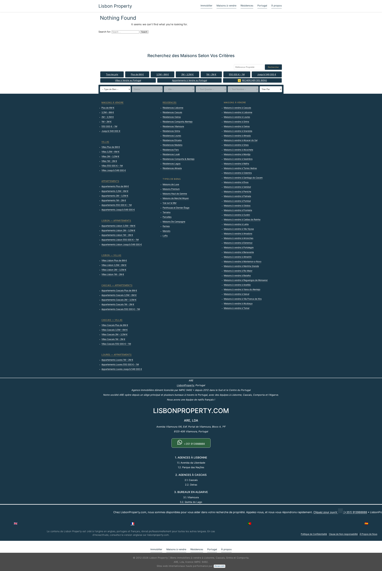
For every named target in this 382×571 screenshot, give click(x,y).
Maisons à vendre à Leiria (236, 224)
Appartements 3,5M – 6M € (114, 191)
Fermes (166, 226)
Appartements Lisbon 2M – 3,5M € (118, 230)
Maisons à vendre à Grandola (238, 131)
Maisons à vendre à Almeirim (238, 257)
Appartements (110, 181)
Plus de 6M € (137, 74)
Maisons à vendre (226, 5)
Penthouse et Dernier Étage (176, 207)
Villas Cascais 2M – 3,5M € (114, 334)
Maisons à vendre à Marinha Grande (241, 266)
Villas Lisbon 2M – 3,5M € (113, 269)
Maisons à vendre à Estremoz (238, 242)
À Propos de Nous (368, 534)
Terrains (166, 212)
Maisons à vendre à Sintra (236, 121)
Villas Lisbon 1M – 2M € (112, 274)
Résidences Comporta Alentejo (177, 121)
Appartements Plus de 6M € (115, 186)
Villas (105, 141)
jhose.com (220, 566)
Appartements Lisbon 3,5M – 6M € (118, 225)
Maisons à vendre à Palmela (237, 196)
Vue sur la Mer (170, 203)
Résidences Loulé (171, 154)
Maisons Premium (171, 189)
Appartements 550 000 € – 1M (116, 205)
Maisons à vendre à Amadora (238, 233)
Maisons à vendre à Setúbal (237, 187)
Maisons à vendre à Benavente (239, 252)
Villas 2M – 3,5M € (110, 156)
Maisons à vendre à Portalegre (239, 247)
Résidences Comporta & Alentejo (178, 159)
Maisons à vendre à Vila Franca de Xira (243, 299)
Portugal (262, 5)
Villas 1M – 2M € (109, 161)
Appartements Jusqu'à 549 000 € (118, 209)
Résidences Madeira (172, 145)
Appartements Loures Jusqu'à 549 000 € (121, 369)
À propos (276, 5)
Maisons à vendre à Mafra (236, 163)
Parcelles (167, 217)
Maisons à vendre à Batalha (237, 275)
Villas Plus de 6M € (110, 147)
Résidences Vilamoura (173, 126)
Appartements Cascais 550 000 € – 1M (120, 309)
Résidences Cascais (172, 112)
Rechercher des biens (254, 80)
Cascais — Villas (112, 320)
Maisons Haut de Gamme (175, 193)
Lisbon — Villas (111, 255)
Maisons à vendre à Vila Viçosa (239, 229)
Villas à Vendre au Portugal (128, 80)
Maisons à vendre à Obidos (237, 205)
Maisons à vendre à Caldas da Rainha (242, 219)
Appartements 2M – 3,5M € (114, 195)
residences (170, 102)
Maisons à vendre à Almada (237, 135)
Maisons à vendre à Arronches (238, 238)
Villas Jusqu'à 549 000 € (113, 170)
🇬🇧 (15, 523)
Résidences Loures (172, 135)
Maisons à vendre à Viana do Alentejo (242, 289)
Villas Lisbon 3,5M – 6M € (113, 265)
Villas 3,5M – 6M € (110, 151)
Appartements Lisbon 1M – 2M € (117, 235)
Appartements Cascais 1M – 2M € (117, 304)
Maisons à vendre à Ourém (237, 215)
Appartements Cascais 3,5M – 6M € (119, 295)
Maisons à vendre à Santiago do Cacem (243, 177)
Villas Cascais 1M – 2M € (113, 339)
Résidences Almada (172, 168)
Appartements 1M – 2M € (113, 200)
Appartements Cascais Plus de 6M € (119, 290)
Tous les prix (112, 74)
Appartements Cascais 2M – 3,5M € (118, 299)
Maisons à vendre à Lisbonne (238, 112)
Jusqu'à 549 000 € (266, 74)
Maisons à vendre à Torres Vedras (240, 168)
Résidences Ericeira (172, 140)
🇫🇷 (132, 523)
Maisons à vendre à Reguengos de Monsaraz (246, 280)
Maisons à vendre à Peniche (237, 191)
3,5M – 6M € (162, 74)
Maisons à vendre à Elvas (236, 182)
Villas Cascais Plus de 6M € (114, 325)
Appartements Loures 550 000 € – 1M (120, 364)
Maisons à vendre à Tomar (236, 308)
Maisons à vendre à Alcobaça (238, 303)
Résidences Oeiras (172, 117)
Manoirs (166, 231)
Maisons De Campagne (174, 221)
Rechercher (273, 67)
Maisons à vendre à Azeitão (237, 284)
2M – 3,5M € (187, 74)
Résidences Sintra (171, 131)
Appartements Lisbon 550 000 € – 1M (120, 239)
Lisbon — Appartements (116, 220)
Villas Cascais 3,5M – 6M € (114, 329)
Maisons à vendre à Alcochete (238, 149)
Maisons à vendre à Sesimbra (238, 159)
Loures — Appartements (116, 354)
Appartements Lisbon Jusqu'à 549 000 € (121, 244)
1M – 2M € (211, 74)
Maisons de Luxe (171, 184)
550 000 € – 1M (237, 74)
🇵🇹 (249, 523)
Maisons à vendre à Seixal (236, 294)
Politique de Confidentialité (314, 534)
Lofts (165, 235)
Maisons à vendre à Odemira (238, 173)
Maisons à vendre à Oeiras (237, 126)
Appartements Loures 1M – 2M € (117, 360)
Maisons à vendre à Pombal (237, 201)
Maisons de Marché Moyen (176, 198)
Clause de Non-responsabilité (343, 534)
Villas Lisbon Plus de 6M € (114, 260)
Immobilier (206, 5)
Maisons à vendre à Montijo (237, 154)
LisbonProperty (185, 385)
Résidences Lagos (171, 163)
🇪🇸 (366, 523)
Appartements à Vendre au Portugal (189, 80)
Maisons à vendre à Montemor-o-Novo (242, 261)
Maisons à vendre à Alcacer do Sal (240, 140)
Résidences (247, 5)
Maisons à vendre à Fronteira (238, 210)
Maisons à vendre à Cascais (237, 107)
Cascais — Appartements (116, 285)
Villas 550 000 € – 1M (112, 165)
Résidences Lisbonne (173, 107)
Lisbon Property (115, 6)
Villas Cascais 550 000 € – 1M (116, 344)
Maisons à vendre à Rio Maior (238, 270)
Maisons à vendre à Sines (236, 145)
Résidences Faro (171, 149)
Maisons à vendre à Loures (237, 117)
